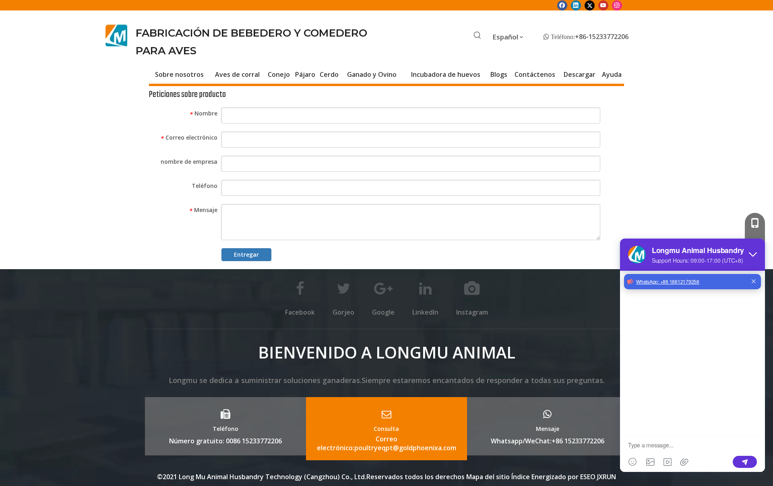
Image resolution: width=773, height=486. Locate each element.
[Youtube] (603, 5)
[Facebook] (562, 5)
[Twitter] (590, 5)
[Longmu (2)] (116, 35)
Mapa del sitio (488, 476)
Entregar (246, 254)
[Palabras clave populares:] (477, 36)
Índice (521, 476)
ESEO (587, 476)
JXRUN (606, 476)
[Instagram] (617, 5)
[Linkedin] (576, 5)
